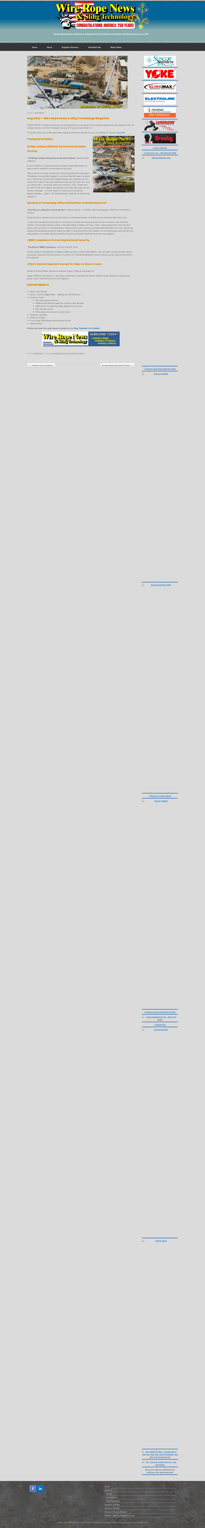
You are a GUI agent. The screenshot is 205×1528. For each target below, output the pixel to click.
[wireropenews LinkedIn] (40, 1488)
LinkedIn (96, 328)
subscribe (121, 132)
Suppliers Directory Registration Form (120, 1515)
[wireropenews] (102, 15)
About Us (108, 1490)
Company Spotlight (112, 1508)
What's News (38, 353)
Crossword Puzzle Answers (116, 1511)
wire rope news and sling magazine (72, 353)
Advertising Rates (113, 1501)
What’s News (115, 47)
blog (76, 328)
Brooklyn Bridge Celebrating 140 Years (117, 365)
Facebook (83, 328)
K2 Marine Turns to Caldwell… (41, 365)
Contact (109, 1493)
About (49, 47)
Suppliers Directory (70, 47)
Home (34, 47)
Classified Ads (94, 47)
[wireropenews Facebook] (32, 1488)
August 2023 (55, 353)
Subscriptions (111, 1497)
